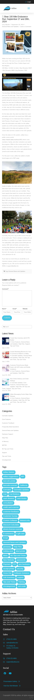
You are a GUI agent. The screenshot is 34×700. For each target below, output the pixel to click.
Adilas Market (8, 472)
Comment (5, 289)
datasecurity (25, 520)
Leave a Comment (25, 26)
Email (15, 308)
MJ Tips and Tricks (7, 449)
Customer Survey (10, 516)
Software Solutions (21, 573)
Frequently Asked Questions (10, 427)
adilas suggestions (10, 476)
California (23, 485)
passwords (21, 560)
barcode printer (9, 481)
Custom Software (10, 520)
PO (14, 564)
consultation (8, 503)
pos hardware (24, 564)
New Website (8, 560)
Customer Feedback (8, 423)
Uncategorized (6, 460)
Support (27, 344)
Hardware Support (7, 434)
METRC (4, 445)
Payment (6, 564)
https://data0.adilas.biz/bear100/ (12, 139)
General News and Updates (10, 26)
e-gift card (20, 534)
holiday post (8, 551)
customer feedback (11, 512)
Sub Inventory (9, 577)
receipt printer (8, 569)
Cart (5, 494)
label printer (20, 551)
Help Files (21, 344)
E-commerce (8, 534)
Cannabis (7, 490)
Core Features (16, 342)
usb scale (22, 586)
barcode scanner (10, 485)
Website (25, 308)
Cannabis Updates (17, 355)
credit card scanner (11, 507)
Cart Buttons (14, 494)
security (20, 569)
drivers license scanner (12, 529)
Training (21, 582)
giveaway (7, 547)
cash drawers (8, 498)
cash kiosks (22, 498)
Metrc (5, 555)
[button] (28, 8)
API (22, 476)
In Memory (5, 441)
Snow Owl (7, 573)
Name (4, 308)
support (20, 577)
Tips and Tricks (14, 346)
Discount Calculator (11, 525)
